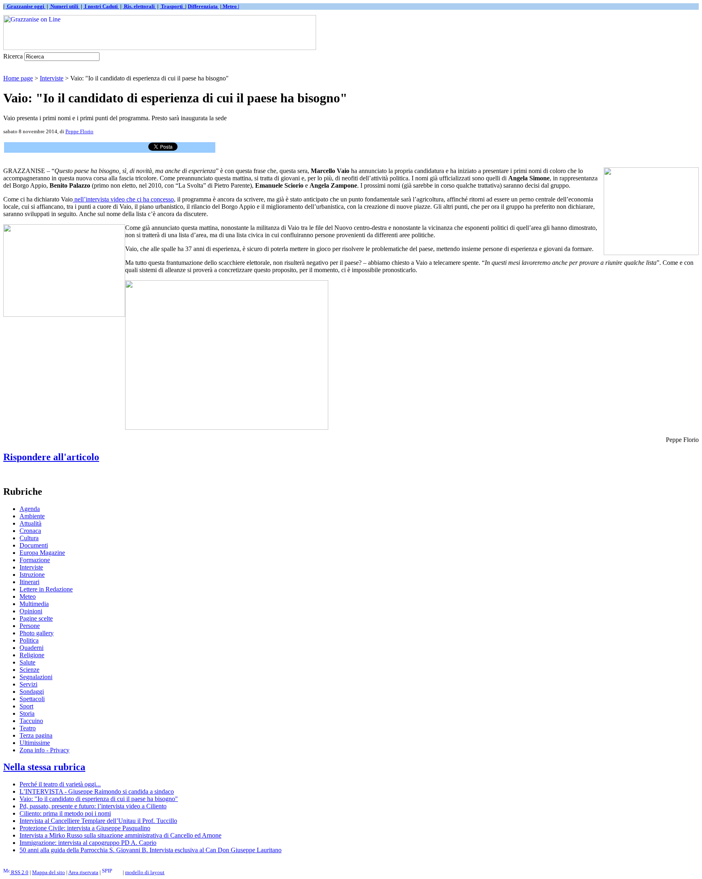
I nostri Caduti (101, 6)
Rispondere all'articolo (51, 457)
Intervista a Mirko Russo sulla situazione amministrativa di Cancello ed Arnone (120, 835)
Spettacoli (32, 698)
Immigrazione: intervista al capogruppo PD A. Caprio (88, 842)
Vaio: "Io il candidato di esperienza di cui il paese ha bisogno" (99, 798)
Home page (18, 78)
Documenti (34, 545)
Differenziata (203, 6)
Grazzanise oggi (26, 6)
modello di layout (145, 872)
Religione (32, 655)
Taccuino (31, 720)
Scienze (29, 669)
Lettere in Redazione (46, 589)
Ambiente (32, 516)
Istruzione (32, 574)
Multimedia (34, 603)
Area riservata (83, 872)
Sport (26, 706)
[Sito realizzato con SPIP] (111, 872)
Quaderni (31, 647)
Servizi (28, 684)
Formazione (35, 559)
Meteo (28, 596)
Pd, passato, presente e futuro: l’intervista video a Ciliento (93, 806)
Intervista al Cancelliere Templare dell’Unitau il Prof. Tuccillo (98, 820)
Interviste (51, 78)
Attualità (30, 523)
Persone (30, 625)
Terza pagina (36, 735)
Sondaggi (32, 691)
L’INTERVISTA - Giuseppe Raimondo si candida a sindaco (97, 791)
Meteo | (230, 6)
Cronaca (30, 530)
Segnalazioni (36, 676)
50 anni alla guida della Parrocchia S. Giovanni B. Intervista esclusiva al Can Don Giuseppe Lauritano (151, 850)
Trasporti (172, 6)
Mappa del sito (48, 872)
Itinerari (29, 581)
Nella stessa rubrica (44, 767)
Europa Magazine (42, 552)
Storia (27, 713)
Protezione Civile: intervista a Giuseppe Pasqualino (85, 828)
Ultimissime (35, 742)
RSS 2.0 (19, 872)
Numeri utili (64, 6)
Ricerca (13, 56)
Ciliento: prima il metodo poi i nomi (65, 813)
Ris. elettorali (139, 6)
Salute (27, 662)
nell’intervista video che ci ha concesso (123, 199)
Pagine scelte (36, 618)
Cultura (29, 538)
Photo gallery (37, 633)
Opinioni (31, 611)
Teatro (28, 728)
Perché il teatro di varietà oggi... (60, 784)
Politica (29, 640)
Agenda (30, 508)
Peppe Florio (79, 131)
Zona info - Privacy (44, 750)
